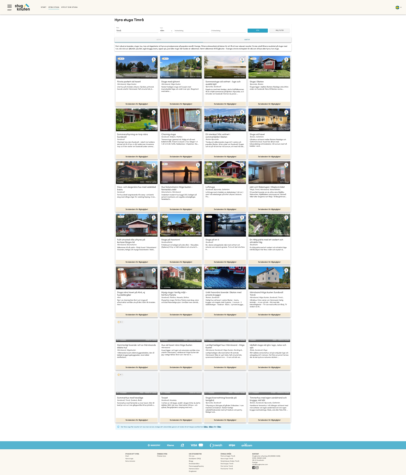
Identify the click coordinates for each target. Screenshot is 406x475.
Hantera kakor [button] (194, 469)
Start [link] (43, 7)
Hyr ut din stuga (69, 7)
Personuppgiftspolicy (196, 466)
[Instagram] (257, 468)
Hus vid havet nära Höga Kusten (176, 345)
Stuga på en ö (212, 240)
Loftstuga (210, 187)
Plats (117, 28)
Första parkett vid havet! (129, 82)
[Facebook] (253, 468)
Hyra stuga (53, 7)
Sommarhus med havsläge (130, 398)
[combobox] (135, 30)
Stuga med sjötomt (170, 82)
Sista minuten (130, 461)
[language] (398, 7)
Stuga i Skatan (257, 82)
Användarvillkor (194, 463)
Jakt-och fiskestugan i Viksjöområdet (267, 187)
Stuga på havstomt (170, 240)
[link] (228, 456)
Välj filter (280, 30)
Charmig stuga (168, 135)
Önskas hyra (161, 456)
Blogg (191, 461)
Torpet (164, 398)
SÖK (257, 30)
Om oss (191, 456)
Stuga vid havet (257, 135)
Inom (161, 28)
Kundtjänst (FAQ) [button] (195, 458)
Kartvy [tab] (247, 39)
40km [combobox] (162, 31)
